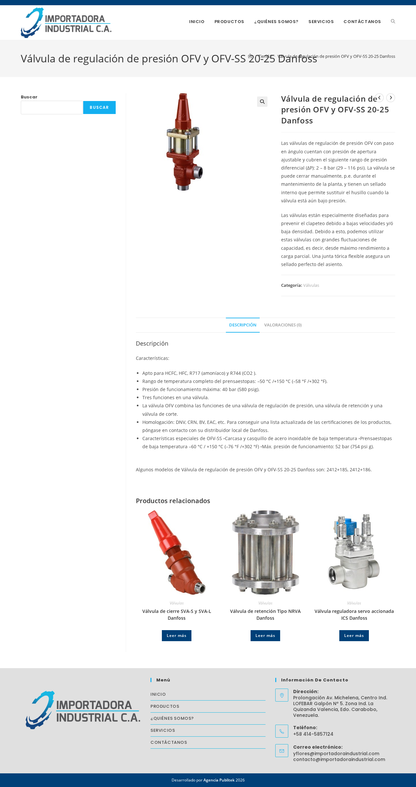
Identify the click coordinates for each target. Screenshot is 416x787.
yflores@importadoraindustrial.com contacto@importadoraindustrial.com (339, 756)
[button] (262, 101)
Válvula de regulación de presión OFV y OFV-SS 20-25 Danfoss (336, 56)
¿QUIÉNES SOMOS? (172, 718)
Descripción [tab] (242, 325)
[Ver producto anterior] (379, 97)
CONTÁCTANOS (168, 742)
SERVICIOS (162, 730)
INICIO (158, 694)
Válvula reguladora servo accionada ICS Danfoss (354, 614)
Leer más (177, 635)
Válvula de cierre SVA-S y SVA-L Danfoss (176, 614)
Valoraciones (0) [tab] (283, 325)
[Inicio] (250, 56)
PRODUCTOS (164, 706)
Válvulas (311, 285)
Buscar (29, 97)
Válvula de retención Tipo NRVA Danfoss (265, 614)
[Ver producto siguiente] (390, 97)
